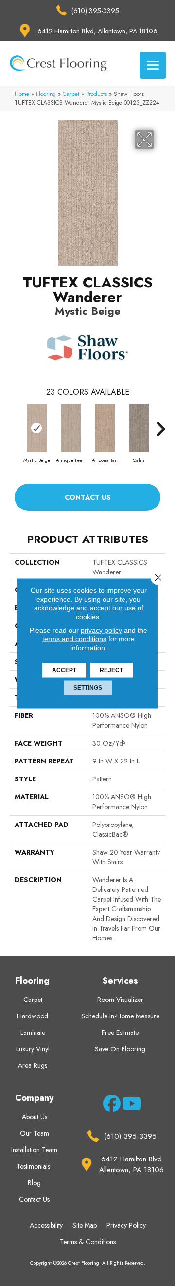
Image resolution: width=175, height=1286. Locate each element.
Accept (64, 670)
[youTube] (129, 1105)
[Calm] (139, 428)
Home (22, 94)
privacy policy (101, 630)
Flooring (46, 94)
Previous (14, 424)
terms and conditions (74, 638)
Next (160, 424)
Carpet (71, 94)
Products (96, 94)
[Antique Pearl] (70, 428)
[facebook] (110, 1105)
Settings (87, 687)
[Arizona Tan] (105, 428)
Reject (111, 670)
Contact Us (88, 497)
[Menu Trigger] (153, 65)
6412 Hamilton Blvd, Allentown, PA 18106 (97, 31)
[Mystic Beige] (36, 428)
